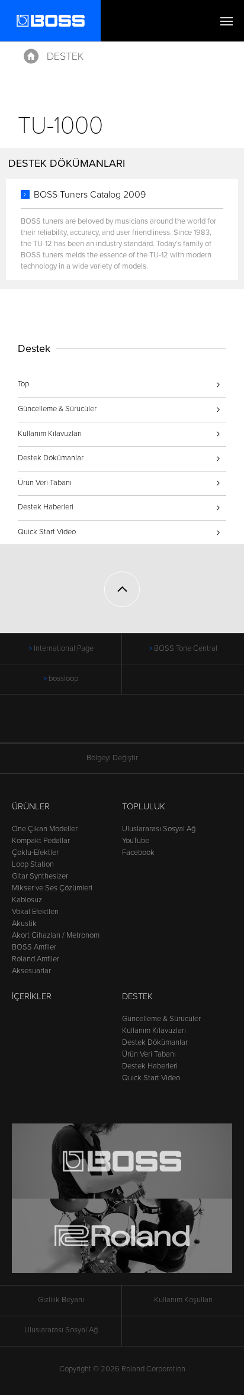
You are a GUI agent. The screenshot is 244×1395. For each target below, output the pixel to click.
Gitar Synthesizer (40, 876)
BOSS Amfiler (34, 947)
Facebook (138, 852)
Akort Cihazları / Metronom (55, 935)
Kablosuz (27, 900)
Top (23, 384)
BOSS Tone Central (185, 648)
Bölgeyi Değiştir (112, 758)
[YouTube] (133, 724)
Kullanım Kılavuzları (50, 433)
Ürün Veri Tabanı (45, 482)
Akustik (24, 923)
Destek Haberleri (45, 507)
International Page (64, 648)
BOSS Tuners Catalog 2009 (90, 195)
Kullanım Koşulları (183, 1299)
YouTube (135, 840)
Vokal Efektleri (35, 911)
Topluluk (143, 806)
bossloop (63, 678)
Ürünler (31, 806)
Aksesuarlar (31, 971)
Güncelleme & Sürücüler (57, 409)
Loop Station (33, 864)
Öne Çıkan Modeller (45, 829)
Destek (65, 56)
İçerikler (32, 996)
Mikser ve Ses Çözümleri (52, 888)
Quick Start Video (47, 532)
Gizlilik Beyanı (61, 1299)
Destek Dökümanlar (51, 458)
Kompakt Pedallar (41, 840)
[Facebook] (111, 724)
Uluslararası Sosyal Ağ (158, 829)
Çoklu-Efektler (35, 852)
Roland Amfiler (35, 959)
